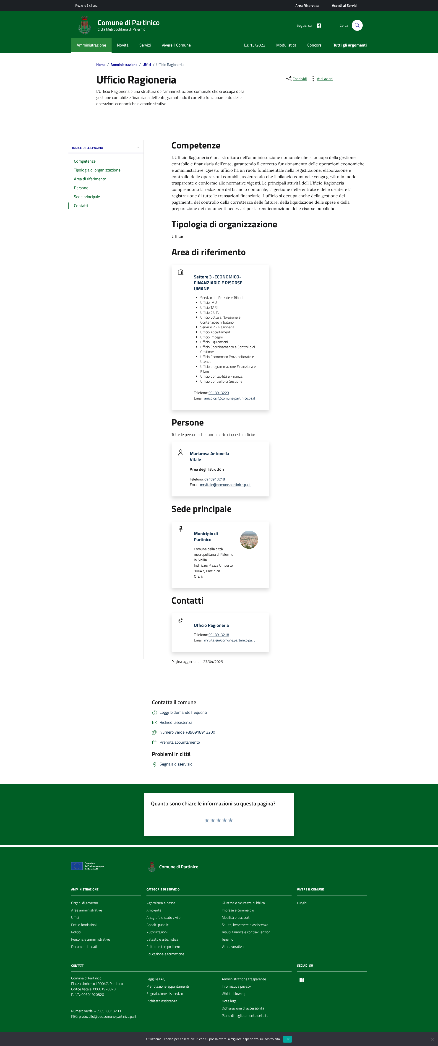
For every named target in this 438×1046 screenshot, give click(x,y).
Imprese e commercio (238, 910)
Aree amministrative (86, 910)
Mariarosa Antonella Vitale (209, 456)
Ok (287, 1039)
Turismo (227, 939)
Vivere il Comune (176, 45)
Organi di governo (84, 903)
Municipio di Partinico (206, 536)
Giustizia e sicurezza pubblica (243, 903)
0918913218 (214, 479)
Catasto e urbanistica (162, 939)
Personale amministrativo (90, 939)
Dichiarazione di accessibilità (243, 1008)
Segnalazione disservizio (164, 993)
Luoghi (302, 903)
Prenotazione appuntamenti (167, 986)
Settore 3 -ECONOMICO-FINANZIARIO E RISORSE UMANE (218, 283)
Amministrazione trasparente (244, 979)
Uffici (75, 917)
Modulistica (286, 45)
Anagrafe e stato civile (163, 917)
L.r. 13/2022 (254, 45)
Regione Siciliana (86, 5)
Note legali (230, 1001)
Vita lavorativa (233, 946)
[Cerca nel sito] (357, 25)
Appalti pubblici (157, 924)
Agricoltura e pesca (160, 903)
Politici (76, 932)
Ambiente (153, 910)
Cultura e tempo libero (163, 946)
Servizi (145, 45)
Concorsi (314, 45)
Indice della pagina (87, 147)
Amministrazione (91, 45)
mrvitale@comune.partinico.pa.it (225, 484)
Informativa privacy (236, 986)
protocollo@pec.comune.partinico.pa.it (107, 1016)
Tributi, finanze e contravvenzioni (246, 932)
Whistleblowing (233, 993)
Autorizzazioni (156, 932)
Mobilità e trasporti (236, 917)
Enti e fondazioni (83, 924)
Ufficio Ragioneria (211, 625)
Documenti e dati (84, 946)
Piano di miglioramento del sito (245, 1015)
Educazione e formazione (165, 954)
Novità (122, 45)
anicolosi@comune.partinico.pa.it (229, 398)
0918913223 (219, 392)
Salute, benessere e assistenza (245, 924)
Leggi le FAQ (155, 979)
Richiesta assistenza (161, 1001)
